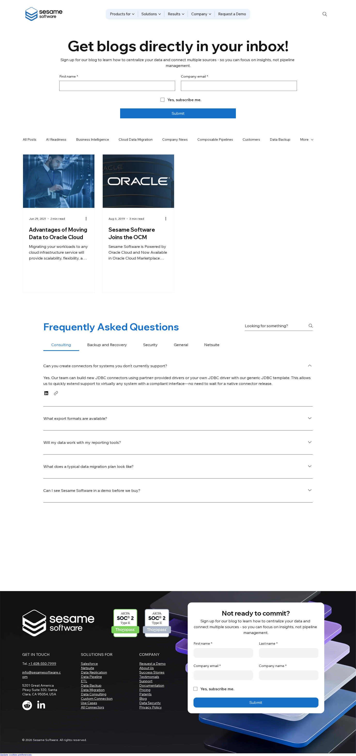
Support (145, 681)
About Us (146, 668)
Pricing (144, 690)
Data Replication (94, 672)
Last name (268, 643)
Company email (194, 76)
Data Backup (280, 139)
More (304, 139)
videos (79, 456)
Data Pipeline (91, 677)
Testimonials (149, 677)
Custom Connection (97, 698)
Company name (272, 666)
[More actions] (88, 219)
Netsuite (87, 668)
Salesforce (89, 663)
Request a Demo (152, 663)
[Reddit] (27, 705)
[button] (46, 393)
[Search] (325, 14)
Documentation (151, 685)
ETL (84, 681)
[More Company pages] (210, 14)
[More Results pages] (183, 14)
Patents (145, 694)
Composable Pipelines (215, 139)
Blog (143, 698)
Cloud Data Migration (136, 139)
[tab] (61, 344)
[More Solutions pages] (159, 14)
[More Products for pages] (133, 14)
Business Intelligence (92, 139)
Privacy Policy (150, 707)
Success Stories (151, 672)
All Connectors (92, 707)
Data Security (150, 703)
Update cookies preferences (15, 754)
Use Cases (89, 703)
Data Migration (93, 690)
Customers (251, 139)
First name (68, 76)
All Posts (29, 139)
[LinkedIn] (41, 705)
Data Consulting (93, 694)
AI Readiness (56, 139)
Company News (175, 139)
